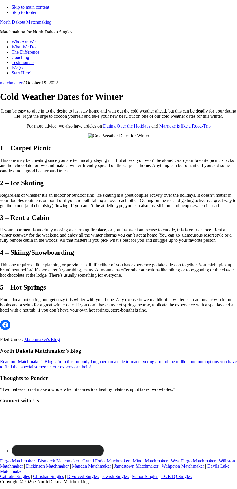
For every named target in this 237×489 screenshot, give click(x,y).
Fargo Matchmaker (17, 460)
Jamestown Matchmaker (136, 466)
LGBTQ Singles (176, 476)
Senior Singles (145, 476)
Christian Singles (48, 476)
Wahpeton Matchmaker (183, 466)
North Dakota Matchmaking (25, 22)
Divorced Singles (83, 476)
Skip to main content (30, 7)
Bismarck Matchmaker (58, 460)
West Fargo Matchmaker (193, 460)
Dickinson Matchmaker (47, 466)
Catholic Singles (15, 476)
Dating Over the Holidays (126, 125)
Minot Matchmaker (150, 460)
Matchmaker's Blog (42, 339)
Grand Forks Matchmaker (105, 460)
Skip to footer (24, 12)
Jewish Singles (115, 476)
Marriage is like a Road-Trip (185, 125)
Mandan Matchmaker (91, 466)
